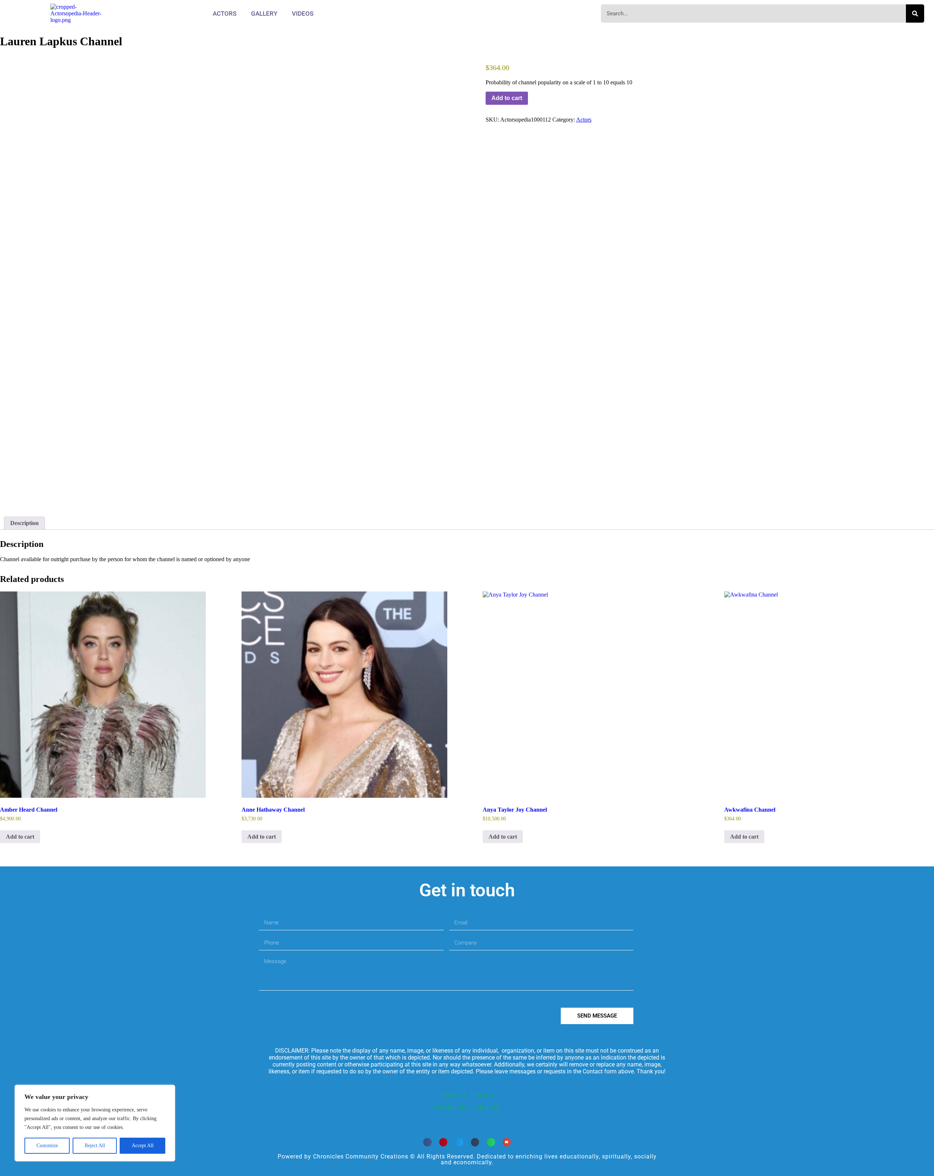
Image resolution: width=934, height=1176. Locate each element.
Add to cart (506, 98)
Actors (224, 13)
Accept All (143, 1145)
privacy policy (467, 1095)
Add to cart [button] (20, 837)
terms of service (467, 1108)
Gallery (264, 13)
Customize (47, 1145)
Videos (302, 13)
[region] (95, 1123)
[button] (427, 1142)
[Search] (915, 13)
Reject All (95, 1145)
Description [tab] (24, 523)
